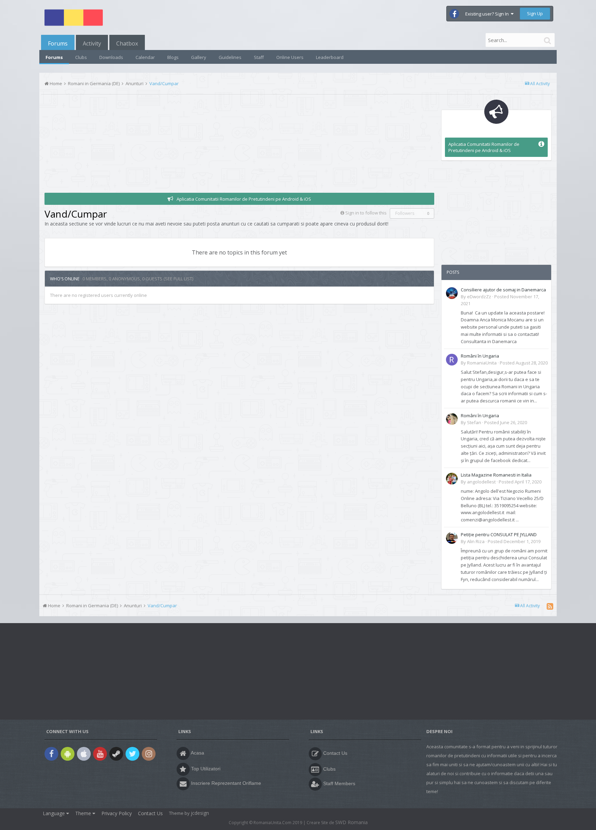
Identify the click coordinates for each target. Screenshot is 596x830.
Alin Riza (476, 541)
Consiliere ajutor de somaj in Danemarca (503, 290)
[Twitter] (132, 754)
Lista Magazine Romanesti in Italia (496, 475)
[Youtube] (100, 754)
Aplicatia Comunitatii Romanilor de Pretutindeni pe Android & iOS (244, 199)
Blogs (173, 57)
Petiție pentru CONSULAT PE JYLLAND (499, 534)
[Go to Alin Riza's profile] (452, 538)
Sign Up (535, 13)
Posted (524, 363)
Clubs (81, 57)
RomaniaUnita (482, 363)
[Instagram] (149, 754)
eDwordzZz (479, 296)
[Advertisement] (170, 144)
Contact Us (150, 813)
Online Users (290, 57)
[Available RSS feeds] (550, 606)
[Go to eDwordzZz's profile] (452, 293)
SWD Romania (351, 822)
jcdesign (200, 813)
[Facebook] (51, 754)
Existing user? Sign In (488, 14)
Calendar (145, 57)
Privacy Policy (116, 813)
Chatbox (127, 43)
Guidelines (230, 57)
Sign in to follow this (366, 213)
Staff (259, 57)
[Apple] (84, 754)
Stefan (474, 422)
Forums (58, 43)
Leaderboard (330, 57)
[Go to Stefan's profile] (452, 419)
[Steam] (116, 754)
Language (54, 813)
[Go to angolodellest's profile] (452, 478)
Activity (92, 43)
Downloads (111, 57)
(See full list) (178, 279)
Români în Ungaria (480, 356)
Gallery (198, 57)
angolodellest (481, 482)
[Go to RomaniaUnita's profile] (452, 360)
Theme (83, 813)
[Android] (67, 754)
